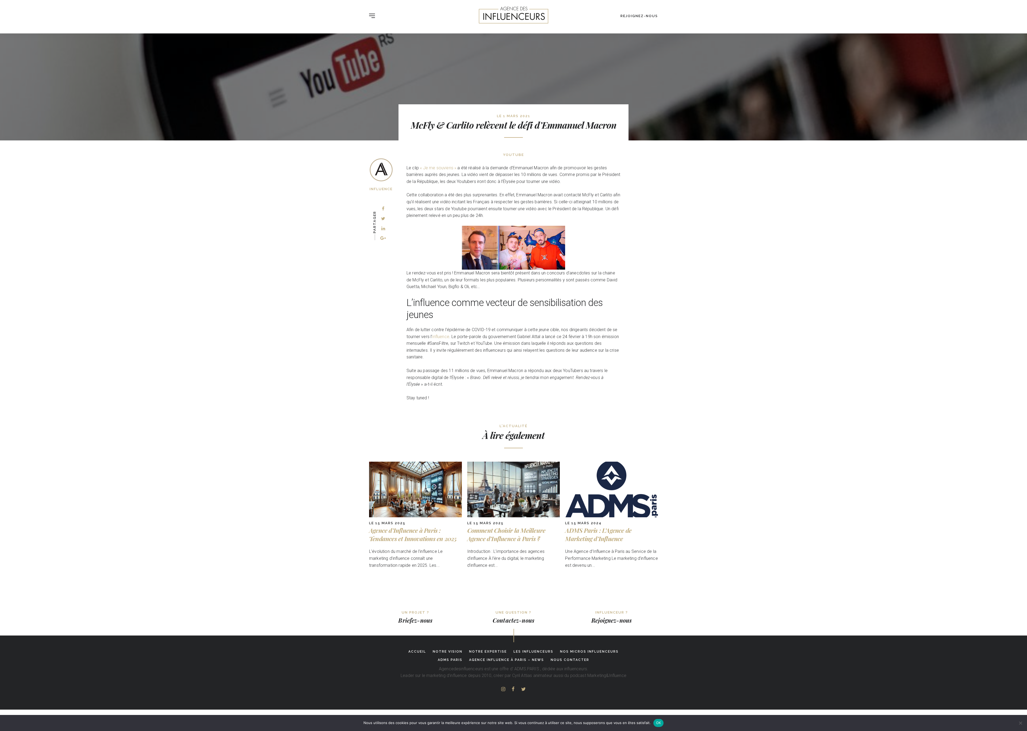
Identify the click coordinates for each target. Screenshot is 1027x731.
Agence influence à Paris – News (506, 660)
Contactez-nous (513, 620)
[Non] (1020, 723)
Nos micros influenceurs (589, 651)
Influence (381, 189)
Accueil (417, 651)
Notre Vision (447, 651)
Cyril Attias (522, 675)
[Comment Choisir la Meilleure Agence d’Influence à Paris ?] (513, 515)
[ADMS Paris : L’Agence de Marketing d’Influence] (611, 515)
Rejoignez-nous (639, 16)
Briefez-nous (415, 620)
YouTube (513, 155)
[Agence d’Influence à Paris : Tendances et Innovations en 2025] (415, 515)
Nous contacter (570, 660)
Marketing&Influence (606, 675)
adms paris (450, 660)
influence (440, 336)
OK (658, 723)
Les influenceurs (533, 651)
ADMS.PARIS (526, 668)
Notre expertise (488, 651)
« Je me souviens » (438, 167)
